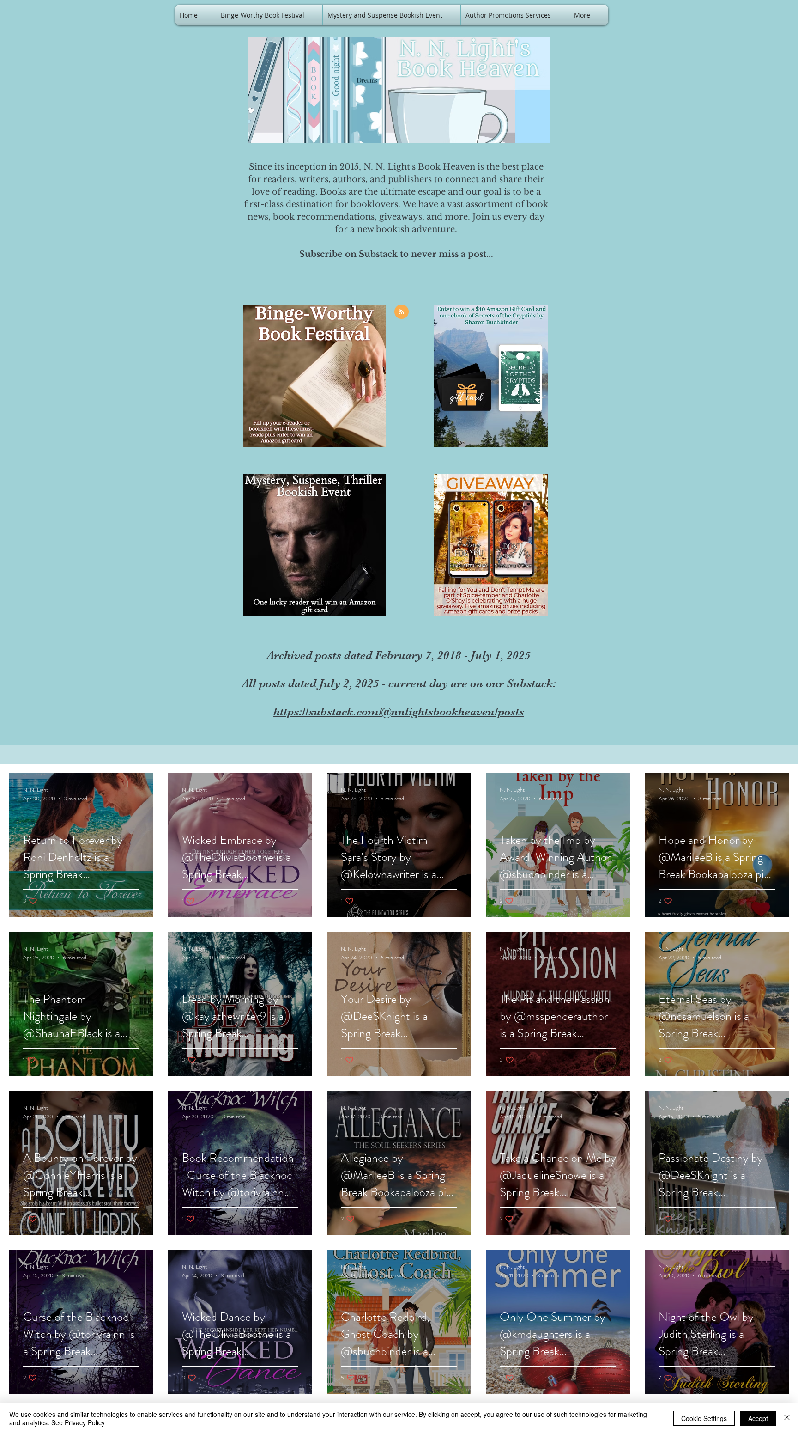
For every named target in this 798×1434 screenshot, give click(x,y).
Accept (758, 1418)
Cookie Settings (704, 1418)
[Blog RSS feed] (401, 312)
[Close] (786, 1418)
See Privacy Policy (78, 1422)
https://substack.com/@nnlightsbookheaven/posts (398, 711)
